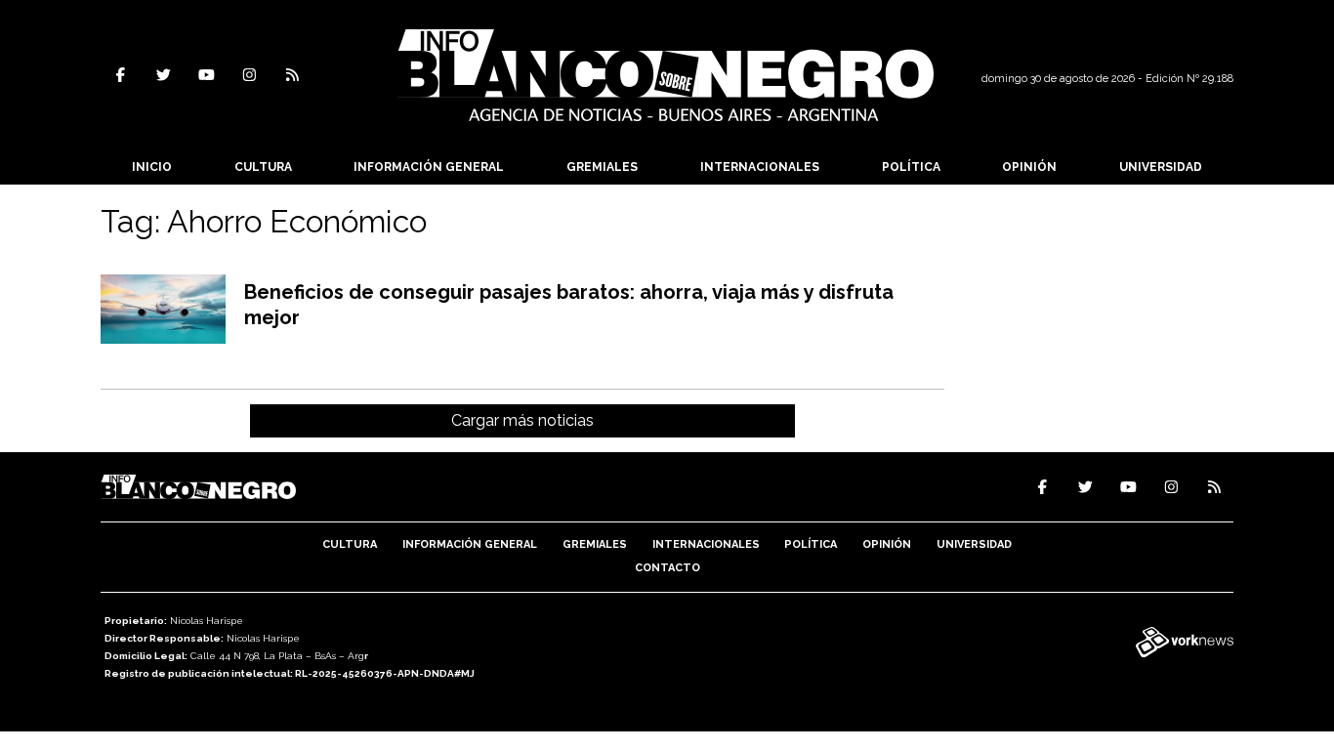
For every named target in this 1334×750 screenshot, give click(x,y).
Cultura (263, 167)
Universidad (1160, 167)
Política (911, 167)
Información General (429, 167)
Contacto (667, 568)
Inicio (152, 167)
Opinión (1029, 167)
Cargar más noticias (522, 420)
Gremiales (602, 167)
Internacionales (759, 167)
